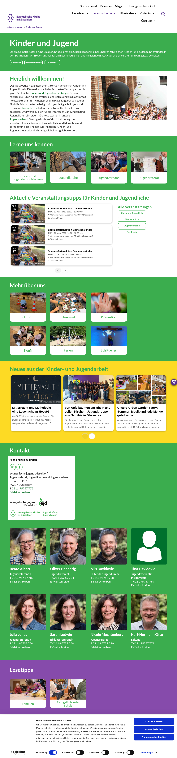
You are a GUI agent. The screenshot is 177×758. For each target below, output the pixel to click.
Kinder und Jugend (34, 27)
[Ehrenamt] (68, 303)
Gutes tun (146, 13)
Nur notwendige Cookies (154, 737)
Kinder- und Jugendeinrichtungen (49, 93)
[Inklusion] (28, 303)
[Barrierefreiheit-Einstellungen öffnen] (174, 382)
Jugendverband (19, 119)
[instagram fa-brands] (12, 467)
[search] (163, 14)
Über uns (147, 20)
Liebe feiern (79, 13)
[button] (16, 62)
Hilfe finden (127, 13)
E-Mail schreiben (20, 492)
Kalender (106, 6)
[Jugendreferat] (149, 162)
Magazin (120, 6)
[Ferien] (68, 336)
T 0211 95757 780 (102, 643)
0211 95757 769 (143, 581)
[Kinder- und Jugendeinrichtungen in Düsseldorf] (28, 162)
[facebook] (19, 467)
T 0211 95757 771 (142, 643)
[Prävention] (109, 303)
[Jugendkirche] (68, 162)
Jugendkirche (30, 108)
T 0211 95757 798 (102, 577)
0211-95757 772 (22, 488)
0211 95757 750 (22, 643)
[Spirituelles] (109, 336)
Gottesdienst (88, 6)
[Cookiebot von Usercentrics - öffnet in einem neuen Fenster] (18, 753)
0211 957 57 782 (22, 577)
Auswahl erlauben (154, 729)
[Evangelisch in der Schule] (68, 689)
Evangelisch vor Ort (142, 6)
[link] (80, 13)
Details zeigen (146, 752)
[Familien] (28, 689)
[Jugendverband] (109, 162)
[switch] (80, 752)
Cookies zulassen (153, 721)
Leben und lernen (103, 13)
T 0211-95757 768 (62, 643)
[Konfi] (28, 336)
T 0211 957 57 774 (62, 577)
